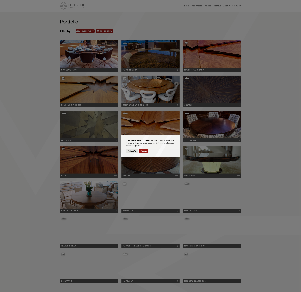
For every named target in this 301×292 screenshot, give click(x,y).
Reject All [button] (132, 151)
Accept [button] (144, 151)
